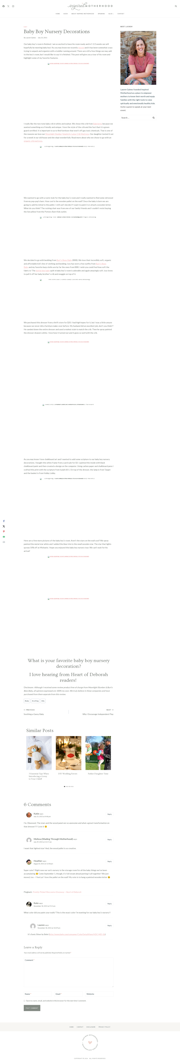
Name (28, 994)
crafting (35, 701)
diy (42, 701)
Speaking (101, 13)
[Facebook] (3, 6)
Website (90, 994)
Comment (29, 960)
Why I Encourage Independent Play (97, 712)
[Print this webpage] (3, 542)
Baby (25, 27)
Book (66, 13)
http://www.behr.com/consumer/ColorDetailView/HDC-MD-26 (77, 934)
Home (58, 13)
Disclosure (91, 1027)
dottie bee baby (43, 270)
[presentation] (39, 753)
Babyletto (97, 123)
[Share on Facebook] (3, 521)
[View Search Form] (176, 6)
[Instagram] (13, 6)
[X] (8, 6)
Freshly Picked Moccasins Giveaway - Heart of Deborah (57, 892)
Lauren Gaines (31, 38)
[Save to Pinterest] (3, 531)
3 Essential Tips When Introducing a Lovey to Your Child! (39, 776)
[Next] (107, 760)
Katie (36, 813)
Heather (38, 861)
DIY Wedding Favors (67, 774)
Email (58, 994)
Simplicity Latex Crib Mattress (75, 134)
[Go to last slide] (29, 760)
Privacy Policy (104, 1027)
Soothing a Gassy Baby (34, 712)
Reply (110, 814)
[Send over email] (3, 536)
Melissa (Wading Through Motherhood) (53, 839)
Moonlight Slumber (53, 134)
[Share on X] (3, 526)
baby (27, 701)
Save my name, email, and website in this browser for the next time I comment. (56, 1001)
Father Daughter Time (98, 774)
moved (81, 47)
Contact (121, 13)
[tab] (64, 786)
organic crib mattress (33, 141)
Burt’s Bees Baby (64, 260)
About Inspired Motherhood (82, 13)
